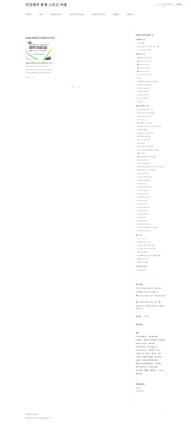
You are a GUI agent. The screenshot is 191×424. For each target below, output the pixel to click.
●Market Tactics (143, 64)
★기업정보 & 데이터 (144, 113)
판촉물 (146, 370)
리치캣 (138, 356)
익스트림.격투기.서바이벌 (146, 248)
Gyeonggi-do (152, 346)
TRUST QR (141, 119)
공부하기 (139, 54)
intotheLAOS (142, 183)
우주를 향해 (141, 270)
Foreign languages (144, 84)
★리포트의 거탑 (143, 95)
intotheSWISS (142, 220)
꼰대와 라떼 (141, 262)
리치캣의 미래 (141, 266)
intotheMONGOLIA (144, 224)
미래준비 (139, 39)
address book (141, 343)
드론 (159, 353)
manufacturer (141, 350)
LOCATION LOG (76, 14)
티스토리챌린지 (141, 336)
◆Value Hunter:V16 (144, 61)
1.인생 (139, 43)
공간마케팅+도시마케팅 (145, 146)
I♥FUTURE (141, 153)
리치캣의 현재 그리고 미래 (46, 5)
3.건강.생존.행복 (143, 50)
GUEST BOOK (98, 14)
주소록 (147, 353)
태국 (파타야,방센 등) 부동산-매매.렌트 (151, 166)
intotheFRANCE (143, 214)
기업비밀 (151, 350)
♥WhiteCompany (143, 68)
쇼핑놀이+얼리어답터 (144, 245)
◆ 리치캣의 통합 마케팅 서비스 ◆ (148, 302)
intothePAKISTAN (143, 207)
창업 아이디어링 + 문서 (145, 109)
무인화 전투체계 (142, 91)
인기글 (146, 316)
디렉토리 (139, 340)
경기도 (153, 353)
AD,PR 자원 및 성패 (144, 74)
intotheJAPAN (142, 203)
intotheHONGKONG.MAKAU (147, 227)
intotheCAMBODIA (144, 180)
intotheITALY (141, 217)
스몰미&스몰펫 (142, 129)
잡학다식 (140, 101)
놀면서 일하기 (141, 105)
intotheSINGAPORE (144, 187)
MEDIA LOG (56, 14)
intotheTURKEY (143, 190)
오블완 (138, 360)
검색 (158, 5)
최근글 (138, 316)
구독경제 (161, 340)
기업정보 (157, 363)
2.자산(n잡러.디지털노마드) (147, 46)
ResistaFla (141, 143)
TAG (41, 14)
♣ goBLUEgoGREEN (145, 156)
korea (158, 350)
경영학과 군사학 (143, 57)
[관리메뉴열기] (186, 4)
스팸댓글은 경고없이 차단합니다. (147, 292)
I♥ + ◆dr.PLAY (143, 123)
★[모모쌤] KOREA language (147, 81)
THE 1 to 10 (141, 238)
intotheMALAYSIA (143, 197)
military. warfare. (143, 88)
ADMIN (116, 14)
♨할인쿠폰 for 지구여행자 (146, 170)
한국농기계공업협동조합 (144, 363)
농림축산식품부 (147, 356)
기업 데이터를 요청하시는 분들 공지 (148, 288)
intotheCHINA (142, 200)
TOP (164, 415)
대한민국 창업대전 (150, 340)
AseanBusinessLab (144, 116)
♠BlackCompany (143, 71)
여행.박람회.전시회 (143, 242)
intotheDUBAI (142, 210)
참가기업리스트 (141, 367)
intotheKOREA (142, 160)
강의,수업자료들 (142, 98)
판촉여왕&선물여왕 (144, 136)
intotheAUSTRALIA (144, 230)
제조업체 (151, 343)
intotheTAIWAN (142, 193)
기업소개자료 (153, 367)
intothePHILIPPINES (144, 177)
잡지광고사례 (140, 346)
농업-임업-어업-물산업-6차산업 (148, 150)
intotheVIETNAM (143, 173)
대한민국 (153, 370)
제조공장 (139, 373)
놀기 (138, 235)
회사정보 (139, 370)
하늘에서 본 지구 (143, 259)
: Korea (160, 370)
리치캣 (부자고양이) (144, 35)
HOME (28, 14)
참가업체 (157, 356)
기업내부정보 (153, 336)
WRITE (130, 14)
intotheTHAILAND (143, 163)
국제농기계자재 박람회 (150, 360)
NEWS (139, 78)
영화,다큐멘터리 (142, 252)
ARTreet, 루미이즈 (143, 139)
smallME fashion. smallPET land (149, 126)
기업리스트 (140, 353)
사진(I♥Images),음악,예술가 (147, 255)
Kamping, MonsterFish (145, 133)
